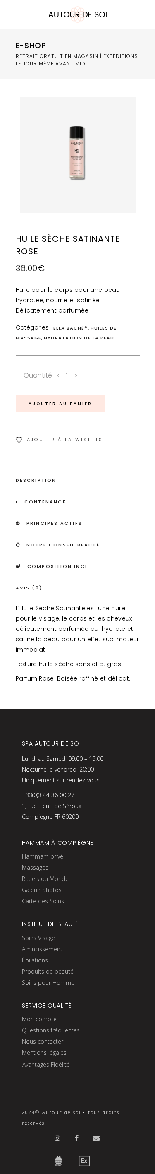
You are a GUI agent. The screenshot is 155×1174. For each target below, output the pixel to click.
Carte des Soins (43, 901)
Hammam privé (42, 856)
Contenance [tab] (45, 501)
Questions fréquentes (51, 1030)
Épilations (35, 960)
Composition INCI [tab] (57, 566)
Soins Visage (38, 938)
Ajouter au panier (60, 404)
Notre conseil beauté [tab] (63, 544)
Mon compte (39, 1019)
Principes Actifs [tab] (54, 523)
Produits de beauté (48, 971)
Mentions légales (44, 1052)
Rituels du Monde (45, 879)
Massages (35, 867)
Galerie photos (42, 890)
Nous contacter (42, 1041)
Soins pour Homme (48, 982)
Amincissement (42, 949)
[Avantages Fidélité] (46, 1077)
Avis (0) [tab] (29, 588)
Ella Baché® (70, 328)
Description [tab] (36, 480)
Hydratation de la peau (79, 337)
